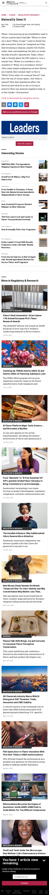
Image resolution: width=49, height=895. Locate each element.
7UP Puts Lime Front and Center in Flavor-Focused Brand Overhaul (17, 218)
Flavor (12, 15)
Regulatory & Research (28, 15)
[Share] (9, 104)
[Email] (3, 104)
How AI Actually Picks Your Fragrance (18, 229)
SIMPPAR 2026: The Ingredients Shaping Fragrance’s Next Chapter (16, 165)
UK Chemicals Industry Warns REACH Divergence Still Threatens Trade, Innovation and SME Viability (21, 699)
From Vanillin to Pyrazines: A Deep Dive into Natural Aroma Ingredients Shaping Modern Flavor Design (17, 192)
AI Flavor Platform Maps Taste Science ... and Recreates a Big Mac (23, 427)
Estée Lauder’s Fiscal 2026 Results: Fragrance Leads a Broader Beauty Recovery (17, 245)
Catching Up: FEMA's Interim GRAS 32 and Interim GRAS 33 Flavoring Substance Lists (24, 372)
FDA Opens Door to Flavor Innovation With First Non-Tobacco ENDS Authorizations (23, 753)
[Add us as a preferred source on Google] (26, 104)
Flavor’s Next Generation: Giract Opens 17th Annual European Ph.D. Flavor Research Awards (22, 318)
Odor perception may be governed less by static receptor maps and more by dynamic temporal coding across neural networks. (23, 599)
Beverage (4, 214)
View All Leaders (24, 143)
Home (3, 15)
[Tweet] (21, 104)
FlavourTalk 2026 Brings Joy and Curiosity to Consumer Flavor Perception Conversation (24, 644)
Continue (24, 883)
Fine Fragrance (6, 174)
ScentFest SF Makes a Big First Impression (15, 178)
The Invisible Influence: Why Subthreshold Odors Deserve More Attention (23, 534)
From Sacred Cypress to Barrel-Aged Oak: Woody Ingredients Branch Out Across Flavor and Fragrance (18, 259)
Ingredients (5, 161)
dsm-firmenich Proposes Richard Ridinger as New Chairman (16, 205)
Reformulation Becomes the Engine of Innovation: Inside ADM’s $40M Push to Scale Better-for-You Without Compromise (24, 807)
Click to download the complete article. (20, 98)
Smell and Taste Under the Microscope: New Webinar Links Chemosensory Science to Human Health (24, 853)
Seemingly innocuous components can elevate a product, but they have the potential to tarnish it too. (21, 543)
